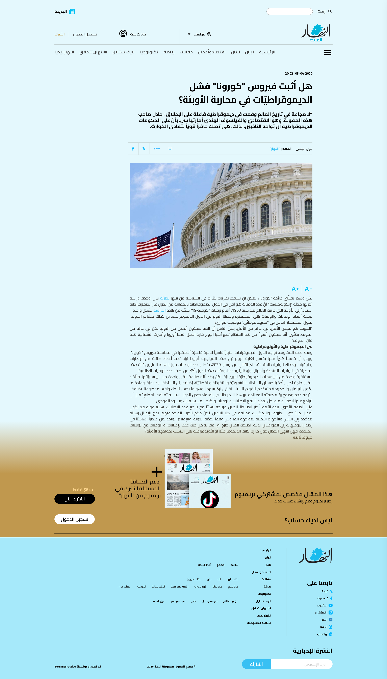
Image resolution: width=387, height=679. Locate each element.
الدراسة (159, 310)
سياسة (234, 564)
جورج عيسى (304, 148)
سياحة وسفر (178, 601)
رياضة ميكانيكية (179, 586)
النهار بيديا (64, 52)
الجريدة (60, 11)
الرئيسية (267, 52)
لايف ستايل (123, 52)
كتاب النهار (232, 579)
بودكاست (138, 34)
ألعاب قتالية (158, 586)
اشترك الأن (74, 498)
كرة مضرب (200, 586)
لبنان (235, 52)
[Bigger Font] (295, 289)
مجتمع (220, 564)
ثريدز (323, 627)
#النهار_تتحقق (93, 52)
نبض (324, 620)
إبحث (321, 11)
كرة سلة (217, 586)
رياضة (169, 52)
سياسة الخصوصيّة (259, 622)
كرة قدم (233, 586)
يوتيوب (322, 605)
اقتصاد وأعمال (212, 52)
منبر (209, 579)
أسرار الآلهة (204, 564)
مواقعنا (199, 34)
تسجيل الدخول (85, 34)
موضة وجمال (209, 601)
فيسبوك (322, 598)
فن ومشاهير (230, 601)
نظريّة (164, 298)
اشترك (59, 34)
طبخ (193, 601)
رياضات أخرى (124, 586)
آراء (219, 579)
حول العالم (159, 601)
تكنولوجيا (148, 52)
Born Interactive (65, 666)
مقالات (186, 52)
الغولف (141, 586)
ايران (249, 52)
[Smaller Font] (307, 289)
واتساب (322, 634)
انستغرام (321, 612)
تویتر (324, 591)
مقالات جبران (194, 579)
